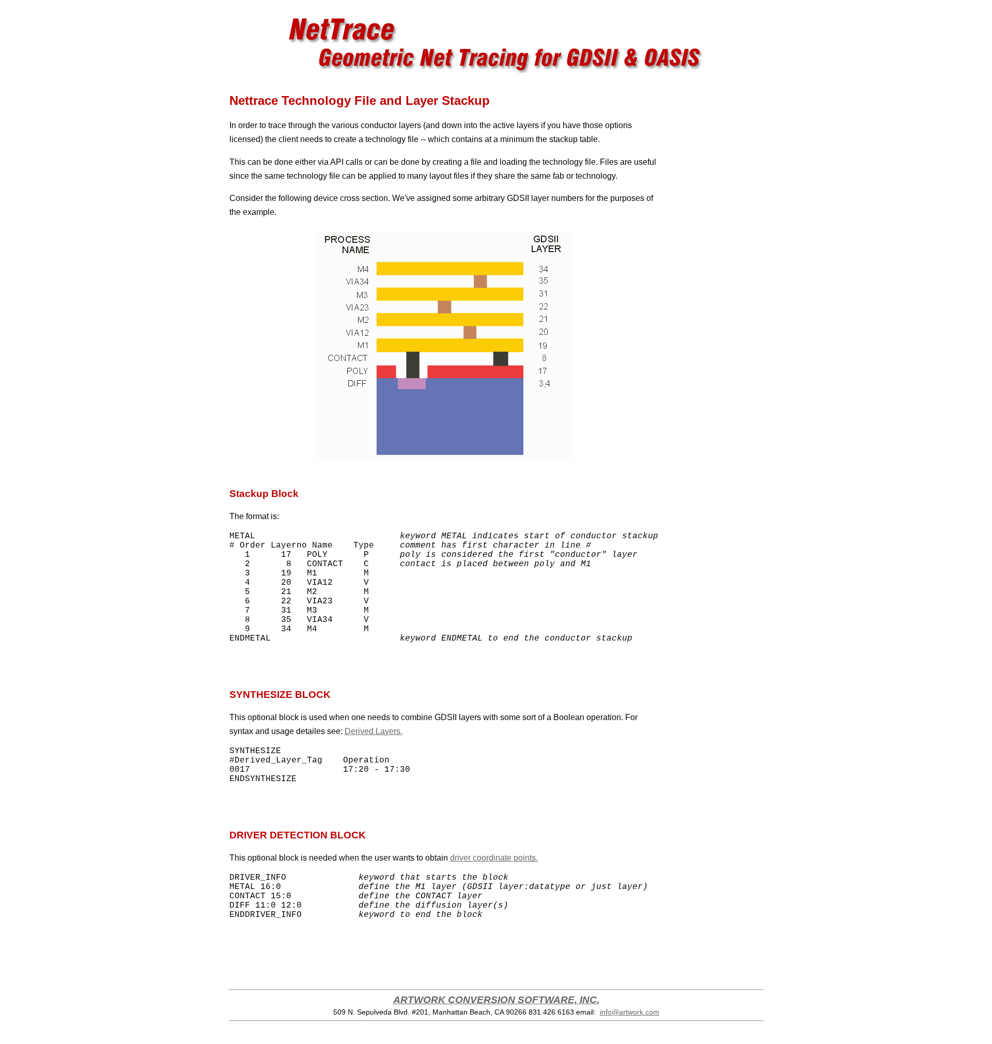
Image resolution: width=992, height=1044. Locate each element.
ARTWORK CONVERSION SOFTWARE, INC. (496, 999)
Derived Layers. (373, 731)
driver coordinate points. (494, 857)
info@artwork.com (629, 1012)
